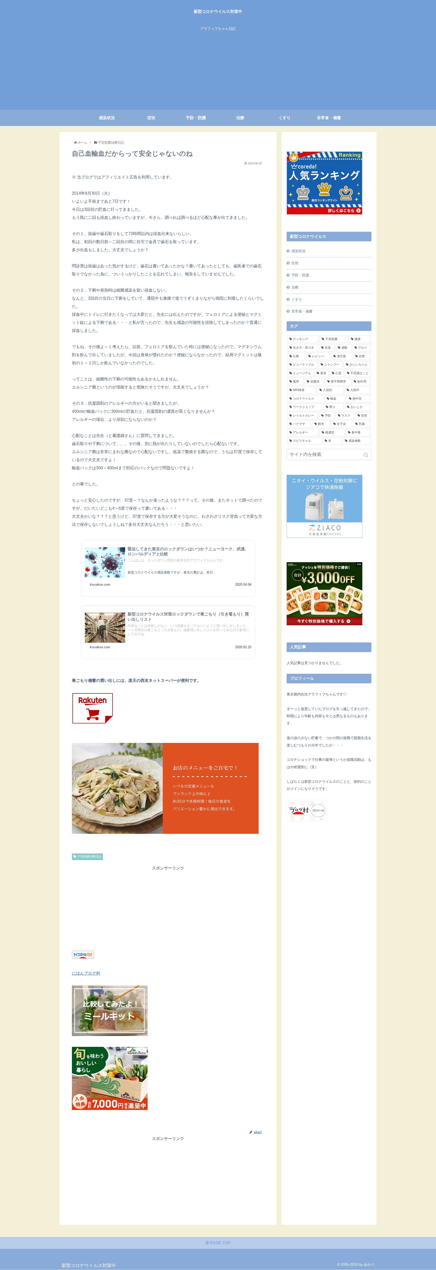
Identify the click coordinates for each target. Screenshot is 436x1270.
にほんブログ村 (86, 973)
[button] (366, 455)
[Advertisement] (218, 72)
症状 (294, 263)
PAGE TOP (220, 1243)
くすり (296, 299)
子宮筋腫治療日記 (89, 856)
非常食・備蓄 (302, 311)
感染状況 (298, 251)
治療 (294, 287)
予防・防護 (300, 275)
